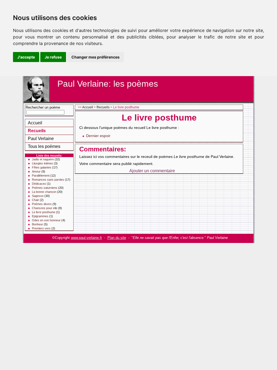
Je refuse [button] (53, 57)
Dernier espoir (98, 136)
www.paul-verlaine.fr (86, 238)
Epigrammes (40, 216)
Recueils (37, 130)
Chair (35, 200)
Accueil (35, 123)
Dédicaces (39, 183)
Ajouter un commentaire (152, 170)
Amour (36, 171)
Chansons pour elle (44, 208)
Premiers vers (41, 228)
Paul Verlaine (41, 138)
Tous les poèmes (44, 146)
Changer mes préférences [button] (95, 57)
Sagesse (38, 195)
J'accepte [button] (26, 57)
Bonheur (37, 224)
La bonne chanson (44, 191)
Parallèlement (41, 175)
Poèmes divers (42, 204)
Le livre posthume (43, 212)
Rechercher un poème (43, 107)
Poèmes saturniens (44, 187)
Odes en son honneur (46, 220)
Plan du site (116, 238)
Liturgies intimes (42, 163)
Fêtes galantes (41, 167)
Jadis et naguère (43, 159)
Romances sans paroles (48, 179)
